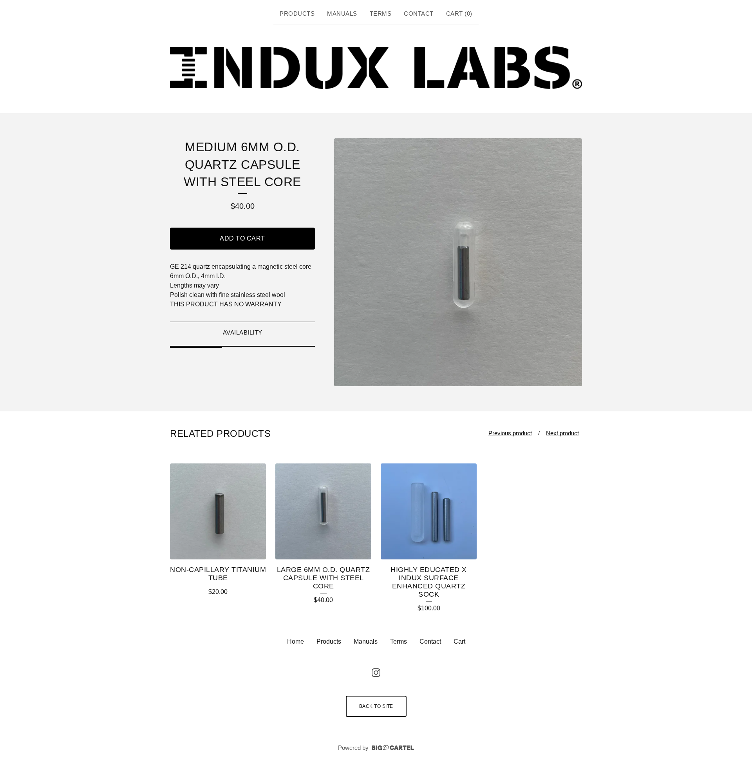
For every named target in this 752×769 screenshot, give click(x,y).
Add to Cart (242, 238)
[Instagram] (376, 672)
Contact (419, 13)
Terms (381, 13)
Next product (562, 433)
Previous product (510, 433)
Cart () (459, 13)
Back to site (376, 706)
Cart (459, 641)
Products (297, 13)
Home (295, 641)
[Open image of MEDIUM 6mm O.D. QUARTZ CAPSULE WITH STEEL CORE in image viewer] (458, 262)
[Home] (376, 67)
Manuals (342, 13)
